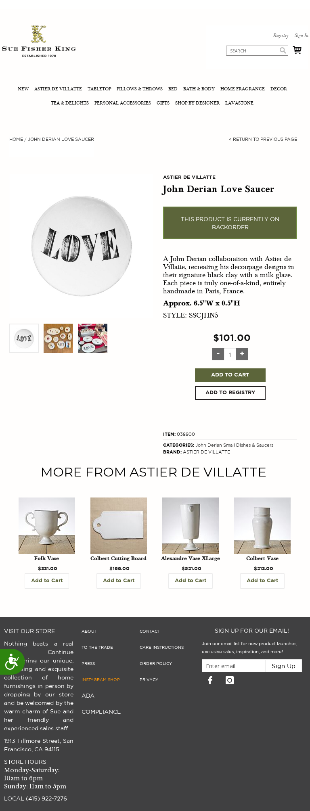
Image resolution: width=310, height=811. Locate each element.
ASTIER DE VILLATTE (206, 452)
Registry (280, 35)
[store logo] (39, 42)
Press (88, 664)
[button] (24, 338)
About (89, 631)
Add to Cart (230, 375)
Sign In (301, 35)
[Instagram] (230, 680)
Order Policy (156, 664)
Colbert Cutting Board (118, 558)
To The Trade (97, 648)
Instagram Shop (101, 680)
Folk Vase (46, 558)
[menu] (155, 97)
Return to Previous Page (263, 139)
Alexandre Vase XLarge (190, 558)
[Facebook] (210, 680)
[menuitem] (24, 90)
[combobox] (257, 51)
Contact (150, 631)
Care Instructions (162, 648)
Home (16, 139)
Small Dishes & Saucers (248, 445)
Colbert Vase (262, 558)
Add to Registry (230, 392)
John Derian (208, 445)
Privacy (149, 680)
